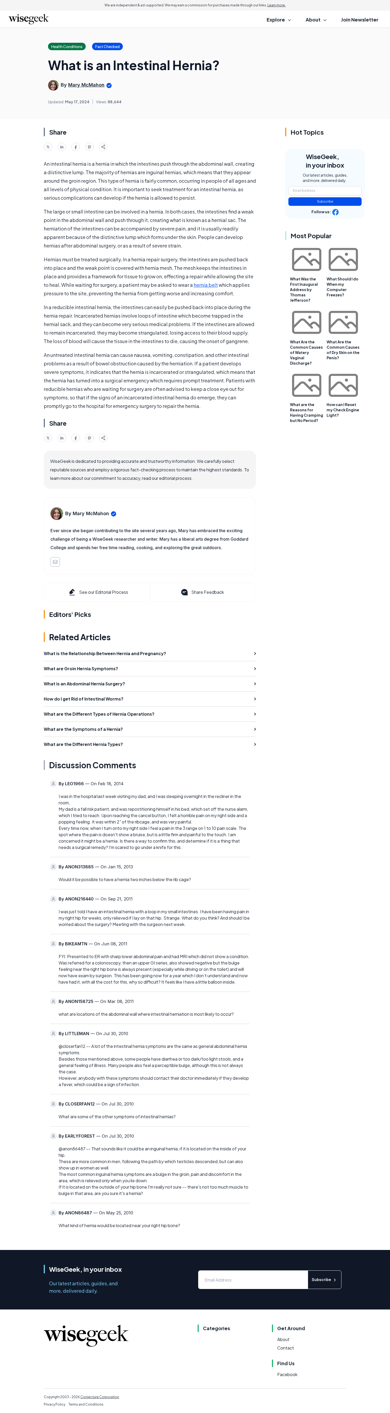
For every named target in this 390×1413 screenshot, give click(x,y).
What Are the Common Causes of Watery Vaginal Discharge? (306, 352)
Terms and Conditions (85, 1404)
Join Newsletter (359, 19)
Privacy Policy (54, 1404)
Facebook (287, 1374)
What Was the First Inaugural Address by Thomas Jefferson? (304, 289)
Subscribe (325, 201)
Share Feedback (207, 592)
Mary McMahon (86, 85)
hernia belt (206, 285)
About (283, 1339)
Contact (285, 1348)
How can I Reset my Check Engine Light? (343, 409)
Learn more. (276, 5)
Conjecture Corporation (99, 1397)
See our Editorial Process (103, 592)
